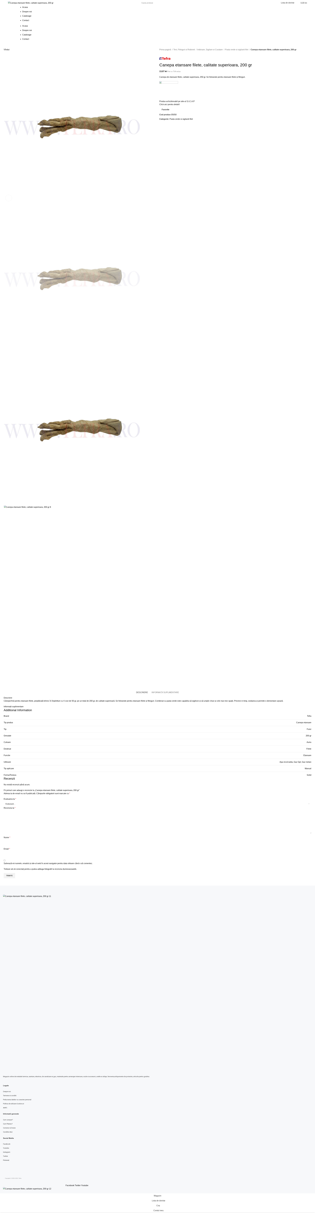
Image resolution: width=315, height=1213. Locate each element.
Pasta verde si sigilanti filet (237, 50)
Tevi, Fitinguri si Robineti (184, 50)
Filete (308, 749)
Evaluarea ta (10, 799)
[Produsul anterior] (160, 53)
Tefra (309, 716)
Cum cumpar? (8, 1120)
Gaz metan (306, 762)
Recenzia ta (9, 808)
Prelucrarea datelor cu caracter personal (17, 1100)
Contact (25, 20)
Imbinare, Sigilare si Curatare (210, 50)
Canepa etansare (303, 722)
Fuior (309, 729)
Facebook (6, 1144)
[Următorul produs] (165, 53)
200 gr (308, 736)
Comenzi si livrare (9, 1128)
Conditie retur (8, 1132)
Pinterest (6, 1160)
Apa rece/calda (286, 762)
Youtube (6, 1148)
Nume (7, 837)
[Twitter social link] (164, 124)
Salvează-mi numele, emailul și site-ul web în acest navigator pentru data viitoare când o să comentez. (48, 863)
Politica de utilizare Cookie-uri (13, 1104)
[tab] (142, 692)
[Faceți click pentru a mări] (9, 198)
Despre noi (27, 12)
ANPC (5, 1108)
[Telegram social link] (172, 124)
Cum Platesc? (8, 1124)
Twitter (5, 1156)
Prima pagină (165, 50)
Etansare (307, 755)
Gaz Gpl (297, 762)
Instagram (6, 1152)
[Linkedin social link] (169, 124)
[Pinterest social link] (167, 124)
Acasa (25, 7)
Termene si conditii (9, 1095)
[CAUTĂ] (172, 3)
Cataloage (26, 16)
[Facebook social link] (161, 124)
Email (7, 849)
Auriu (309, 742)
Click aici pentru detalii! (169, 104)
